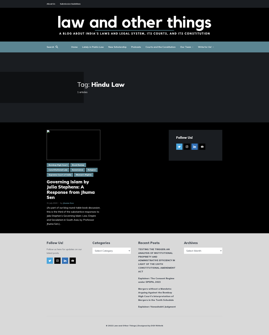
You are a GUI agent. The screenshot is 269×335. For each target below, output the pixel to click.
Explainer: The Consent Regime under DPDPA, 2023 (156, 280)
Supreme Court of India (60, 175)
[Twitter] (179, 147)
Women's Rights (84, 175)
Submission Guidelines (70, 4)
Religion (92, 170)
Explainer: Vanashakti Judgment (157, 306)
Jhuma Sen (68, 203)
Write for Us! (205, 47)
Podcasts (136, 47)
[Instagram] (187, 147)
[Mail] (202, 147)
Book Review (78, 165)
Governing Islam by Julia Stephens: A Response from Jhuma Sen (71, 189)
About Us (51, 4)
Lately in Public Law (93, 47)
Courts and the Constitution (161, 47)
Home (74, 47)
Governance (77, 170)
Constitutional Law (58, 170)
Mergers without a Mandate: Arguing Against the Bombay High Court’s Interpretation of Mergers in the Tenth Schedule (156, 294)
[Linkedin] (194, 147)
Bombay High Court (58, 165)
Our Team (185, 47)
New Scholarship (117, 47)
